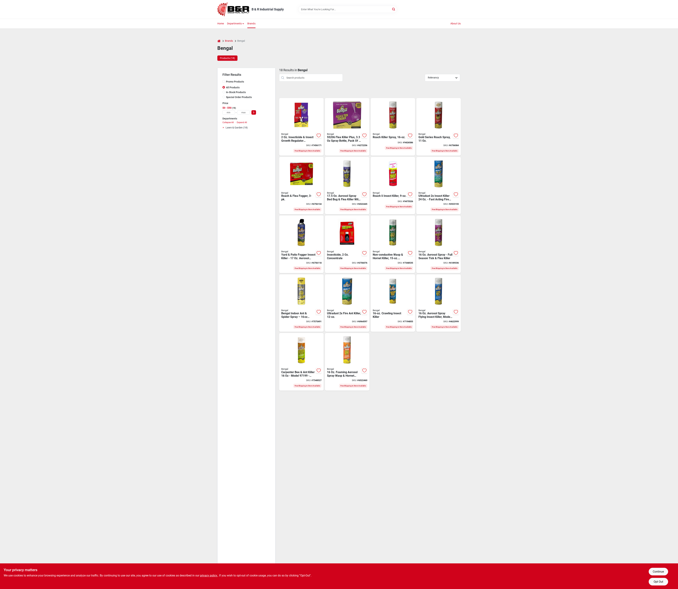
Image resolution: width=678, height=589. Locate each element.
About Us (455, 23)
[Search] (393, 9)
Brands (251, 23)
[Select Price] (253, 112)
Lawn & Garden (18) (237, 127)
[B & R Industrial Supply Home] (233, 9)
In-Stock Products (236, 92)
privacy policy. (209, 575)
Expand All (242, 122)
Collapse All (228, 122)
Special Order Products (239, 97)
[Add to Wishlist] (319, 135)
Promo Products (235, 82)
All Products (233, 87)
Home (220, 23)
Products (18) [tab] (227, 58)
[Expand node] (223, 127)
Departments (234, 23)
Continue (658, 571)
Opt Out (658, 581)
